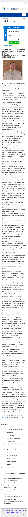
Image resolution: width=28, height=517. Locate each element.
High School (10, 435)
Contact (12, 512)
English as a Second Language (15, 444)
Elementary (10, 432)
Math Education (11, 452)
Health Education (11, 458)
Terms (16, 512)
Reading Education (12, 441)
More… (9, 464)
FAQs (24, 510)
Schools (7, 510)
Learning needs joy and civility (12, 485)
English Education (12, 455)
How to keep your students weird (13, 496)
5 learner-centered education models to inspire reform (14, 502)
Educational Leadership (13, 438)
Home (3, 510)
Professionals (19, 510)
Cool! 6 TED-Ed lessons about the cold (14, 473)
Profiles (18, 415)
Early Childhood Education (14, 429)
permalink (20, 417)
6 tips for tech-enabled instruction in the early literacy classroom (15, 479)
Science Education (12, 449)
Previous (4, 18)
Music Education (11, 461)
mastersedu (5, 417)
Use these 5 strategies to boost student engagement (14, 490)
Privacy (20, 512)
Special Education (12, 447)
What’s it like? (12, 510)
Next (25, 18)
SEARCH (14, 42)
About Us (8, 512)
